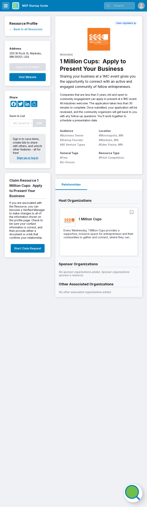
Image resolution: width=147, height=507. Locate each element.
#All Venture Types (72, 144)
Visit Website (27, 77)
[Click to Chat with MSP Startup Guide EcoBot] (133, 493)
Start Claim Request (27, 248)
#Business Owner (71, 135)
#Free (64, 157)
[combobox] (119, 5)
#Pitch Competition (111, 157)
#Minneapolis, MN (111, 135)
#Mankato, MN (108, 140)
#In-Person (67, 162)
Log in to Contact (27, 67)
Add (39, 123)
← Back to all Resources (25, 29)
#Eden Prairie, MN (111, 144)
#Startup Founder (71, 140)
